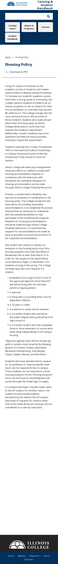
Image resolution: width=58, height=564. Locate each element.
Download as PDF (18, 71)
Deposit (34, 555)
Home (8, 57)
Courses (45, 27)
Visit (11, 555)
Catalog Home (12, 27)
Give (46, 555)
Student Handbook (12, 37)
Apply (21, 555)
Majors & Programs (29, 27)
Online (28, 559)
